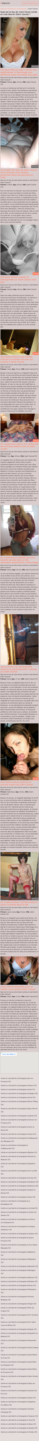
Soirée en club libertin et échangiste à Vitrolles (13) (19, 1432)
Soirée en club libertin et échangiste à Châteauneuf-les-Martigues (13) (19, 1139)
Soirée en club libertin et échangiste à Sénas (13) (18, 1398)
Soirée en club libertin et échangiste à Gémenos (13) (19, 1186)
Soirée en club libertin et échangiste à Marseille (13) (19, 1266)
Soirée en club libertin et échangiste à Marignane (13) (18, 1260)
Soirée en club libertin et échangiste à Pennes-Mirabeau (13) (17, 1298)
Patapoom (5, 3)
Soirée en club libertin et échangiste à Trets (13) (18, 1420)
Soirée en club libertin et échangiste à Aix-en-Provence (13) (17, 1079)
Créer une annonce (30, 3)
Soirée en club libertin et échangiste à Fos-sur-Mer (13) (19, 1172)
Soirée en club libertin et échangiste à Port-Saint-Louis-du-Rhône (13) (18, 1323)
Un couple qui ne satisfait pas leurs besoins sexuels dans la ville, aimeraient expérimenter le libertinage (19, 560)
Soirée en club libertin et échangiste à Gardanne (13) (19, 1182)
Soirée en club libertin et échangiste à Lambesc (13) (19, 1234)
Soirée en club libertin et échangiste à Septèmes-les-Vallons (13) (18, 1403)
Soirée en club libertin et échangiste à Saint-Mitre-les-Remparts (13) (19, 1363)
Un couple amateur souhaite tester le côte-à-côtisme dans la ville (18, 903)
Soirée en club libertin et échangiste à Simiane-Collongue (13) (18, 1410)
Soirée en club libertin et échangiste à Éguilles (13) (19, 1152)
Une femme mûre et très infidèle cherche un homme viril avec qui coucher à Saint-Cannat (16, 359)
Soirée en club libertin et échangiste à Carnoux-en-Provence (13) (19, 1121)
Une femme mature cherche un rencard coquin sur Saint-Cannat (16, 783)
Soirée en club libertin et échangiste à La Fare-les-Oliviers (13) (19, 1213)
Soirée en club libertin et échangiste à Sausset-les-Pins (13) (19, 1392)
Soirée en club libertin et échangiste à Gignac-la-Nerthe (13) (18, 1191)
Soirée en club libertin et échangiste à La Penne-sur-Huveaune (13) (18, 1220)
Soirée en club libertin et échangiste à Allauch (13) (18, 1085)
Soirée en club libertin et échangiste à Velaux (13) (18, 1424)
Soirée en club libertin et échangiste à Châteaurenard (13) (14, 1146)
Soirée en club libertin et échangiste (13, 9)
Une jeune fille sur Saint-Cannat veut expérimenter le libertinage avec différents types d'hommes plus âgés (18, 72)
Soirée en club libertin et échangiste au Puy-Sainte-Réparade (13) (19, 1246)
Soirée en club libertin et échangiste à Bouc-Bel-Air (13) (19, 1110)
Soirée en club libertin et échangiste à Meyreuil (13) (19, 1277)
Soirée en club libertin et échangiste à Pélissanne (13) (18, 1291)
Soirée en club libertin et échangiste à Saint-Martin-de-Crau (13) (19, 1356)
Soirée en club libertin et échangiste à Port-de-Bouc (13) (19, 1316)
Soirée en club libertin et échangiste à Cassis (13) (18, 1134)
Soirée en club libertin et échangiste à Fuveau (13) (18, 1178)
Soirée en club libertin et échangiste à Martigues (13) (18, 1271)
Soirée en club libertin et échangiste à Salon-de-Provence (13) (18, 1385)
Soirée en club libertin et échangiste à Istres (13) (18, 1197)
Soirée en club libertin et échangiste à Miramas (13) (19, 1281)
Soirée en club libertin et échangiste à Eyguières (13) (18, 1165)
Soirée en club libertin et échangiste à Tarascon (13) (19, 1416)
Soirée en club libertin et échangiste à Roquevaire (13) (18, 1342)
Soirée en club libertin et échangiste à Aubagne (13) (19, 1093)
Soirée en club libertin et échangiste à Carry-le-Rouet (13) (18, 1128)
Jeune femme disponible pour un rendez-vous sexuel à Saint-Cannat (18, 987)
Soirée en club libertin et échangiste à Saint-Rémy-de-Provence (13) (19, 1370)
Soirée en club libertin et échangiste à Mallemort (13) (18, 1253)
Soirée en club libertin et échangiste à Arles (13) (18, 1089)
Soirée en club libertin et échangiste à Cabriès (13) (19, 1116)
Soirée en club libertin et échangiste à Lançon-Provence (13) (17, 1239)
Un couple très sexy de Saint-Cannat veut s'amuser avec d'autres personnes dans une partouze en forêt (18, 174)
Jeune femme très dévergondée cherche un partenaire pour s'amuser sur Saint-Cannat (18, 669)
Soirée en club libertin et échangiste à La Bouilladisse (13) (15, 1202)
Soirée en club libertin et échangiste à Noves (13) (18, 1285)
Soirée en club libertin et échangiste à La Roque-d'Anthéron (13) (18, 1228)
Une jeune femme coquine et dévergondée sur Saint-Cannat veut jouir (18, 279)
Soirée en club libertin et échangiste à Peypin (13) (18, 1304)
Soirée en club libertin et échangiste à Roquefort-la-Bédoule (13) (19, 1334)
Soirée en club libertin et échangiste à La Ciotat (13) (19, 1208)
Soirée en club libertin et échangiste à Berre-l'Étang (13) (19, 1103)
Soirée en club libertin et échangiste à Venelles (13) (19, 1428)
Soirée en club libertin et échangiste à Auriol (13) (18, 1097)
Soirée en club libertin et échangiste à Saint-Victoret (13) (19, 1377)
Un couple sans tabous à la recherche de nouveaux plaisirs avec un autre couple (19, 446)
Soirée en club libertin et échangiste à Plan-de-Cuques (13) (17, 1309)
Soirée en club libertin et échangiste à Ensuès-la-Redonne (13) (18, 1158)
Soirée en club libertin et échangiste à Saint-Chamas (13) (19, 1349)
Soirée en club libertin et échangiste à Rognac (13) (19, 1329)
